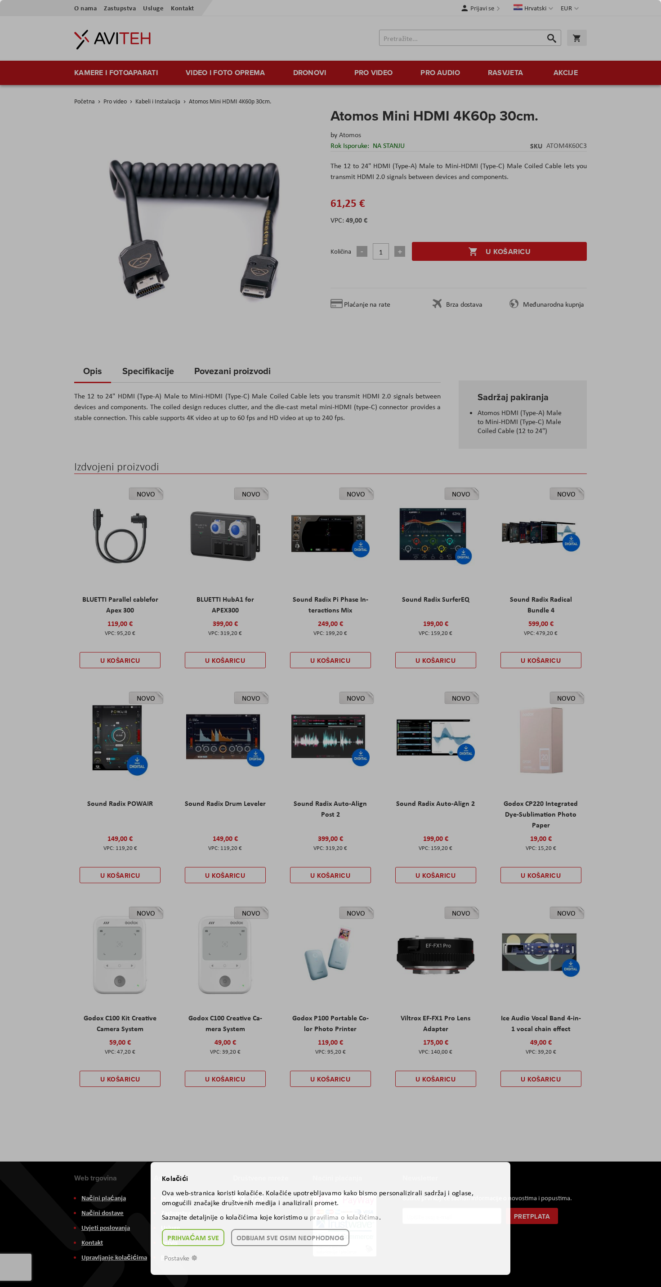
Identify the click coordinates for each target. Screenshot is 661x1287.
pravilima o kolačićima (344, 1217)
